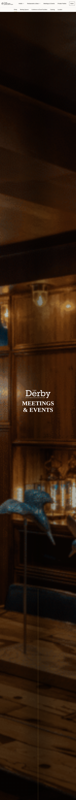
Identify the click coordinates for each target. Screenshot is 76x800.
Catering (52, 9)
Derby (15, 9)
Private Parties (62, 3)
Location (60, 9)
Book (72, 3)
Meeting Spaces (24, 9)
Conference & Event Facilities (39, 9)
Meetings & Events (49, 3)
